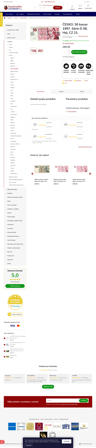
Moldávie (12, 122)
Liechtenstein (13, 106)
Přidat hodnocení (15, 286)
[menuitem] (9, 14)
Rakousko (12, 146)
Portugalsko (13, 141)
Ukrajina (12, 171)
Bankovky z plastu (13, 177)
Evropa (10, 55)
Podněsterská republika (15, 136)
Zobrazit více (48, 387)
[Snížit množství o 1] (69, 53)
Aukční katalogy (11, 240)
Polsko (12, 138)
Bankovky (10, 41)
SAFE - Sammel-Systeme (47, 419)
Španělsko (12, 160)
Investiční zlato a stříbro (13, 30)
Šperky (9, 201)
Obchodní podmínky (8, 1)
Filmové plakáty (11, 216)
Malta (11, 120)
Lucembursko (13, 114)
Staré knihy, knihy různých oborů (15, 244)
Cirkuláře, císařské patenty (13, 248)
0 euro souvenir (12, 182)
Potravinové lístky (11, 232)
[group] (42, 173)
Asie (10, 50)
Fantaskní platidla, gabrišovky (16, 179)
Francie (12, 85)
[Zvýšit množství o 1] (69, 51)
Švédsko (12, 163)
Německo (12, 125)
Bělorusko (12, 63)
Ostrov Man (13, 133)
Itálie (11, 95)
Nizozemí (12, 128)
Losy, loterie (10, 228)
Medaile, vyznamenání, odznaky (14, 197)
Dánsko (12, 74)
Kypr (11, 103)
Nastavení (29, 445)
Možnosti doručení (69, 43)
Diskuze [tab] (82, 91)
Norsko (12, 130)
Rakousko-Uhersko (15, 144)
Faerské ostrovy (14, 79)
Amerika (11, 47)
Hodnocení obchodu (48, 366)
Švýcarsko (12, 165)
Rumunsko (13, 149)
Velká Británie (13, 173)
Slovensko (12, 157)
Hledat (57, 8)
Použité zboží (10, 255)
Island (11, 93)
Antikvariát (10, 259)
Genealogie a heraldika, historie (14, 220)
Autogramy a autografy (13, 209)
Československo (14, 71)
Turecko (12, 168)
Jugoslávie (12, 101)
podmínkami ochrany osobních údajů (68, 404)
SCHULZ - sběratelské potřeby (61, 419)
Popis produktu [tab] (41, 91)
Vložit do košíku (80, 52)
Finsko (12, 82)
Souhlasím (66, 441)
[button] (42, 184)
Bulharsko (12, 66)
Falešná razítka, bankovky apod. (16, 185)
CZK (88, 1)
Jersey (11, 98)
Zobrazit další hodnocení (84, 147)
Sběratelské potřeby (12, 189)
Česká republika (14, 68)
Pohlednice (10, 193)
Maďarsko (12, 117)
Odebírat (83, 400)
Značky (9, 263)
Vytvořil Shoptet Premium (86, 444)
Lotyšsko (12, 111)
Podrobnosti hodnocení (83, 36)
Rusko (12, 152)
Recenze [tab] (61, 91)
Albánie (12, 58)
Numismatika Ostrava (34, 419)
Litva (11, 109)
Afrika (10, 44)
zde (58, 442)
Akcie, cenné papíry (12, 205)
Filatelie (9, 213)
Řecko (11, 154)
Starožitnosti (10, 224)
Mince (8, 34)
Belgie (11, 60)
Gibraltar (12, 87)
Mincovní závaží (11, 37)
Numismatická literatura (13, 236)
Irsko (11, 90)
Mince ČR (9, 252)
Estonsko (12, 77)
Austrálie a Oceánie (13, 52)
